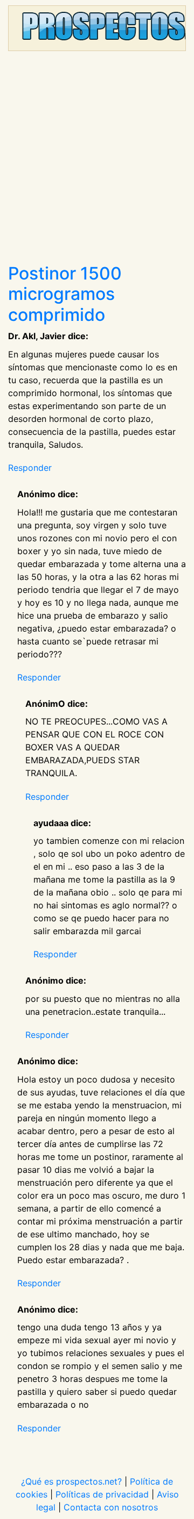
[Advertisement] (97, 161)
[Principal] (97, 28)
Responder (30, 467)
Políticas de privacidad (102, 1494)
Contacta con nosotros (111, 1507)
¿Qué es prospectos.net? (71, 1481)
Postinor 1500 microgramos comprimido (65, 294)
